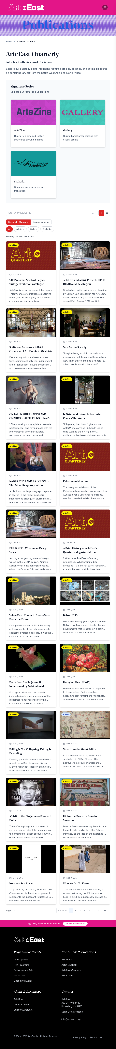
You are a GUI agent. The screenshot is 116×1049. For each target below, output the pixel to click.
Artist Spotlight (69, 964)
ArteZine (20, 229)
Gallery (33, 229)
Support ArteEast (23, 1009)
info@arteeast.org (70, 1019)
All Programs (21, 959)
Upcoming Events (23, 980)
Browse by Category (18, 222)
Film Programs (21, 964)
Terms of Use (96, 1037)
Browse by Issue (41, 222)
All (9, 229)
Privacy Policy (79, 1037)
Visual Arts (19, 975)
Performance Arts (23, 970)
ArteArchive (67, 975)
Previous (62, 910)
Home (9, 41)
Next (106, 910)
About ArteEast (22, 1004)
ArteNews (66, 959)
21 (99, 910)
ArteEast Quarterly (71, 970)
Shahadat (47, 229)
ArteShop (19, 999)
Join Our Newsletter (75, 923)
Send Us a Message (72, 1011)
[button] (33, 123)
